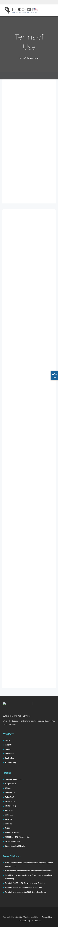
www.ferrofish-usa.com (22, 98)
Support (8, 745)
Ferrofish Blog (10, 763)
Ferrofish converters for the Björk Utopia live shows (25, 892)
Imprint (31, 105)
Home (7, 740)
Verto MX (9, 815)
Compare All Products (13, 779)
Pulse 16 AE (10, 793)
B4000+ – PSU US (12, 833)
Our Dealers (9, 758)
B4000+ (8, 828)
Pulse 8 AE (9, 797)
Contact (8, 749)
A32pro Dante (10, 784)
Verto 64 (8, 819)
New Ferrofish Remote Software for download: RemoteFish (28, 871)
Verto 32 (8, 824)
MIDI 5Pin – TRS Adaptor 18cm (17, 837)
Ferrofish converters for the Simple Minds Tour (23, 888)
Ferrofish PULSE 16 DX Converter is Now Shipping (25, 883)
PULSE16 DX (10, 802)
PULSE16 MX (10, 806)
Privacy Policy (29, 177)
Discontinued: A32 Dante (15, 846)
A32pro (8, 788)
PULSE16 (8, 810)
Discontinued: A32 (12, 842)
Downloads (9, 754)
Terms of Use (47, 917)
